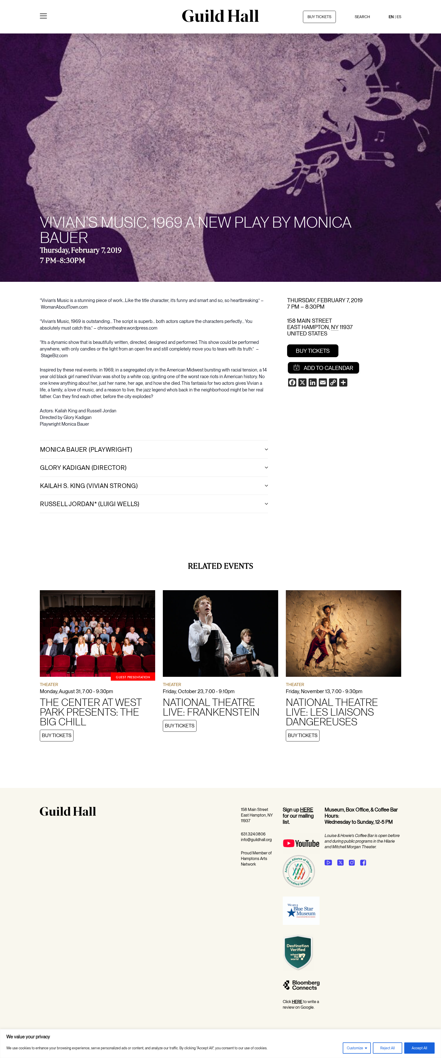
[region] (220, 1043)
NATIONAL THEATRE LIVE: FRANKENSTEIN (211, 707)
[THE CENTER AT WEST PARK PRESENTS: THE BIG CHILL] (97, 634)
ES (399, 17)
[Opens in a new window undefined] (328, 862)
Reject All (387, 1048)
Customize (355, 1048)
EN (391, 17)
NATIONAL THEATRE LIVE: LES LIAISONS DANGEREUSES (332, 712)
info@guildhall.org (256, 839)
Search (362, 17)
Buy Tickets (313, 350)
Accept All (419, 1048)
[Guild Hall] (220, 20)
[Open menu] (43, 17)
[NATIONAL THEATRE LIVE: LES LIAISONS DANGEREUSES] (343, 634)
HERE (306, 810)
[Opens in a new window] (301, 852)
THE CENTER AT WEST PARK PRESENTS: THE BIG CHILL (91, 712)
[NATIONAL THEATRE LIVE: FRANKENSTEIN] (220, 634)
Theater (49, 684)
